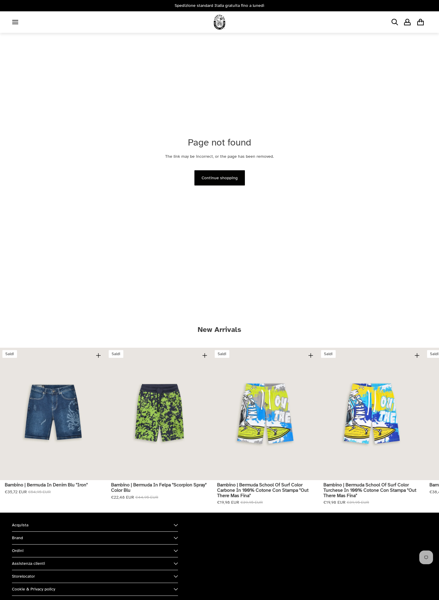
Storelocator (23, 576)
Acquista (20, 525)
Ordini (18, 550)
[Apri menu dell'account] (407, 22)
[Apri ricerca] (394, 22)
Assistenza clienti (28, 563)
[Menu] (15, 22)
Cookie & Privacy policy (33, 589)
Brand (17, 537)
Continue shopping (220, 177)
